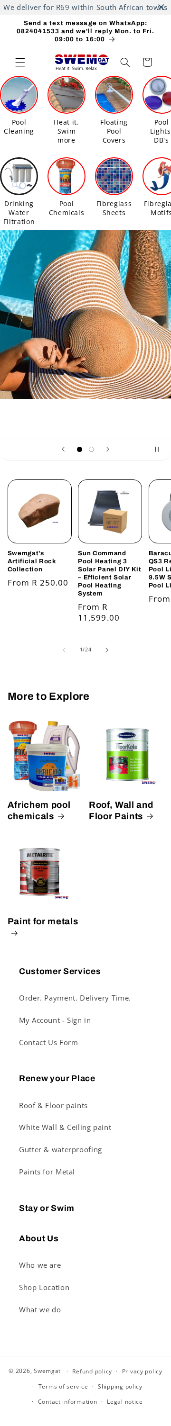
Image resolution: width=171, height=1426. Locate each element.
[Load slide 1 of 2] (80, 449)
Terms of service (63, 1386)
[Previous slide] (63, 449)
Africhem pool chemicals (39, 810)
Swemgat (47, 1370)
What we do (40, 1309)
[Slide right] (106, 650)
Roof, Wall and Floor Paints (121, 810)
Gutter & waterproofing (60, 1149)
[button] (20, 62)
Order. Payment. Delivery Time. (75, 997)
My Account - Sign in (55, 1020)
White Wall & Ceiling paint (65, 1127)
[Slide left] (64, 650)
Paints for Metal (47, 1171)
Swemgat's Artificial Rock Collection (32, 561)
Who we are (40, 1265)
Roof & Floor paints (53, 1105)
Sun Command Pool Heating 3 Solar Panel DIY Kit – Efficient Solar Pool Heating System (110, 573)
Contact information (67, 1401)
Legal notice (125, 1401)
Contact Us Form (48, 1042)
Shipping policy (120, 1386)
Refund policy (92, 1371)
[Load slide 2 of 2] (91, 449)
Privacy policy (142, 1371)
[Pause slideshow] (160, 449)
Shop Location (44, 1287)
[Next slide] (107, 449)
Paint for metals (43, 921)
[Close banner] (161, 7)
